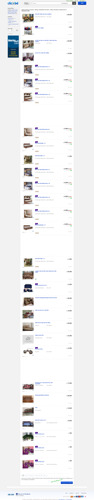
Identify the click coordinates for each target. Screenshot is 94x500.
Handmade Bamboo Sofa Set (42, 395)
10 (41, 475)
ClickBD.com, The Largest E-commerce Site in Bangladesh (13, 3)
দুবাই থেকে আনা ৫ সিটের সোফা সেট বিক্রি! (42, 53)
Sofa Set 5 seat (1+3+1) (40, 420)
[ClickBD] (11, 495)
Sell (82, 3)
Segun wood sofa (39, 335)
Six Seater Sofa (39, 349)
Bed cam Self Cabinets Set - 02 (42, 80)
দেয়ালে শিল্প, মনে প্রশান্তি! (39, 28)
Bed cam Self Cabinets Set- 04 (42, 129)
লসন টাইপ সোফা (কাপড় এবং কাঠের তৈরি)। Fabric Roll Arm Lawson (46, 41)
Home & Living (10, 18)
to (11, 30)
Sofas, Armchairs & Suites (13, 24)
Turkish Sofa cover (39, 434)
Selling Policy (83, 493)
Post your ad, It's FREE (67, 482)
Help (66, 493)
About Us (77, 493)
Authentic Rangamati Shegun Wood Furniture (46, 297)
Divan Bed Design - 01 (40, 143)
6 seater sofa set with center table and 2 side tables (45, 271)
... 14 (44, 475)
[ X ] (16, 13)
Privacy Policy (69, 499)
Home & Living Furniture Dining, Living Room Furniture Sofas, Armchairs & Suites (13, 11)
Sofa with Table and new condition (43, 14)
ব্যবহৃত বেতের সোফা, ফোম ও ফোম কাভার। (42, 310)
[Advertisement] (47, 116)
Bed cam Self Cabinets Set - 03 (42, 94)
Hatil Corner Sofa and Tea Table (42, 322)
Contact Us (71, 493)
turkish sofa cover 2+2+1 (41, 285)
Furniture (10, 19)
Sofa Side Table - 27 (40, 155)
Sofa (36, 407)
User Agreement (62, 499)
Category (26, 3)
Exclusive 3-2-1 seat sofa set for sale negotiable (44, 383)
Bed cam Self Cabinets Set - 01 (42, 66)
